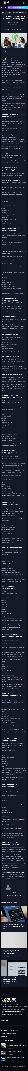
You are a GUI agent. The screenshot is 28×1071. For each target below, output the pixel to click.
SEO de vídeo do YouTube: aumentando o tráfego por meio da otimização (11, 979)
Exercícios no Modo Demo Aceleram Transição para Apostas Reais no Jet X (16, 1058)
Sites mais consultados (6, 1027)
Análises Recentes (5, 1024)
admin (9, 22)
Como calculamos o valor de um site (9, 1030)
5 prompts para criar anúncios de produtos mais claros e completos (15, 1052)
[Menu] (23, 3)
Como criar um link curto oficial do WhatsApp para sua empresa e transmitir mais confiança (16, 1045)
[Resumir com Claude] (15, 29)
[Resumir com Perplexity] (20, 29)
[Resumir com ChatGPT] (12, 29)
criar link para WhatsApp (11, 180)
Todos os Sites (4, 1036)
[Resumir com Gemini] (17, 29)
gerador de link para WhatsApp (15, 872)
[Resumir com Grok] (22, 29)
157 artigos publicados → (14, 895)
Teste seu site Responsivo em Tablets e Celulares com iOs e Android (11, 952)
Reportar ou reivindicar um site (8, 1033)
